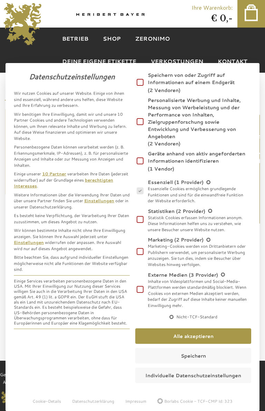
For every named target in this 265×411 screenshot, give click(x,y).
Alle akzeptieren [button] (193, 336)
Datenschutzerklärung (93, 401)
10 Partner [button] (54, 173)
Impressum (135, 401)
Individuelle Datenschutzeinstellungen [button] (193, 375)
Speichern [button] (193, 355)
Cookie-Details (46, 401)
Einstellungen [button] (99, 200)
